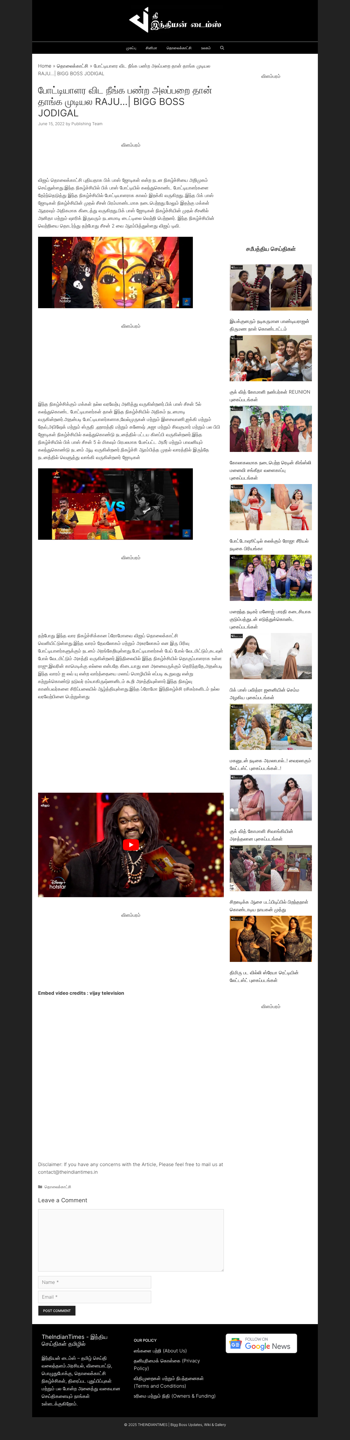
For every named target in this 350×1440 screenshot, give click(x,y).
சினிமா (151, 47)
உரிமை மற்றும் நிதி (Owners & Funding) (175, 1396)
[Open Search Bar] (222, 48)
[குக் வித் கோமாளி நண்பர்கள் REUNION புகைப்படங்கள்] (271, 359)
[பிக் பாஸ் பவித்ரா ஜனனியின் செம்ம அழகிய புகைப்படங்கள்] (271, 657)
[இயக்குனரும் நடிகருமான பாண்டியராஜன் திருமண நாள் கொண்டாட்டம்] (271, 288)
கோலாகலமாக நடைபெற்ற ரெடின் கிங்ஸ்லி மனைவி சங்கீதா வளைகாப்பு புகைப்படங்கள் (270, 470)
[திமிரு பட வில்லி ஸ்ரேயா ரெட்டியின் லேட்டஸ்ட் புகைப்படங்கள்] (271, 940)
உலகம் (206, 47)
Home (44, 66)
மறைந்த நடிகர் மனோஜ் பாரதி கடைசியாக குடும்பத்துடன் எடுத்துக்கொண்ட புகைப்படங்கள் (270, 619)
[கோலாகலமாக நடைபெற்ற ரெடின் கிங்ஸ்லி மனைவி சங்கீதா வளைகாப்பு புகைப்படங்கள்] (271, 430)
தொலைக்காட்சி (179, 47)
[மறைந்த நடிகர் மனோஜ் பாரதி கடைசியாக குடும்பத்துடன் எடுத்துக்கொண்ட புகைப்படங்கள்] (271, 579)
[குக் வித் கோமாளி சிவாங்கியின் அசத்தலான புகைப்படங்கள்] (271, 798)
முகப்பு (131, 47)
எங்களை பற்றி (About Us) (160, 1351)
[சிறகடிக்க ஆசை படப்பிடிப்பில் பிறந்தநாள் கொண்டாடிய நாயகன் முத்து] (271, 869)
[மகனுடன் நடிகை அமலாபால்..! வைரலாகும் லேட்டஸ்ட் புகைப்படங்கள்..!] (271, 728)
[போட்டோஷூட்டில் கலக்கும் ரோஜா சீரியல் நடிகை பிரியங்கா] (271, 508)
